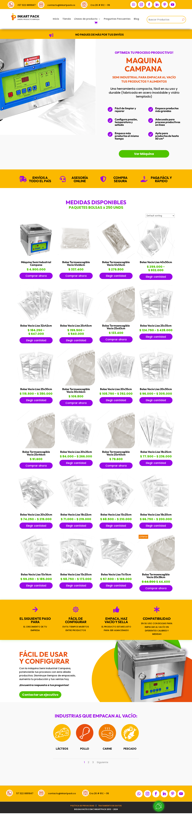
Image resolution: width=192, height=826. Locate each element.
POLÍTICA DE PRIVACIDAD (82, 805)
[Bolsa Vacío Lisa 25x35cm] (156, 321)
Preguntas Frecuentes (117, 19)
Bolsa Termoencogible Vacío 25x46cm (36, 453)
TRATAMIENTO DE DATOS (110, 805)
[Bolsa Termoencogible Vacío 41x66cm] (76, 257)
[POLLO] (85, 741)
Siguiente (102, 762)
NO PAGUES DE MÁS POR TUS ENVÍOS (99, 34)
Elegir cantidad (116, 276)
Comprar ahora (36, 276)
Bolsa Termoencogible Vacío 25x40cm (116, 453)
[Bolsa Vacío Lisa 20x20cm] (36, 510)
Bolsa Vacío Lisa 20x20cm (36, 514)
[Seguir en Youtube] (172, 4)
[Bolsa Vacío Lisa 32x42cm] (36, 321)
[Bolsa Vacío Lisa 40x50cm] (156, 257)
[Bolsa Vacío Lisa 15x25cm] (116, 510)
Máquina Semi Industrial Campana (36, 263)
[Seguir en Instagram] (141, 4)
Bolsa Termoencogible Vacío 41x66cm (76, 263)
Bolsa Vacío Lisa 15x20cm (76, 574)
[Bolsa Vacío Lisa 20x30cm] (156, 384)
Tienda (66, 19)
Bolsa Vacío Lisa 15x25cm (116, 514)
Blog (136, 19)
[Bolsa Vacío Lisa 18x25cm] (156, 447)
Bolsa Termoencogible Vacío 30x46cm (76, 390)
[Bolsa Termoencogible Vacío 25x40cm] (116, 447)
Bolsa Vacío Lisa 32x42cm (36, 325)
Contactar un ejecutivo (40, 695)
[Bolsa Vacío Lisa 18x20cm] (156, 510)
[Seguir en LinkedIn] (157, 4)
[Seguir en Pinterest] (164, 4)
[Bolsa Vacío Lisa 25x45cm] (76, 321)
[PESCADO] (130, 741)
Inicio (56, 19)
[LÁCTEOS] (62, 741)
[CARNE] (107, 741)
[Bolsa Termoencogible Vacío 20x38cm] (156, 570)
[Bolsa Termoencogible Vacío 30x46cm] (76, 384)
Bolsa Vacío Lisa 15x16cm (36, 574)
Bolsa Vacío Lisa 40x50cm (156, 262)
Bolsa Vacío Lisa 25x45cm (76, 325)
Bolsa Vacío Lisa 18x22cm (76, 514)
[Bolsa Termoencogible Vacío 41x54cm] (116, 257)
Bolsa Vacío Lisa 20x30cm (156, 389)
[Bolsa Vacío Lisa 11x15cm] (116, 570)
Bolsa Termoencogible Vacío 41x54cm (116, 263)
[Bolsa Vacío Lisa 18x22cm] (76, 510)
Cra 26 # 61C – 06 (100, 5)
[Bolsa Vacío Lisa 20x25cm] (76, 447)
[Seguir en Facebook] (149, 4)
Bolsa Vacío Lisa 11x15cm (116, 574)
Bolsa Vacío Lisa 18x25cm (155, 452)
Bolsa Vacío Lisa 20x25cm (76, 452)
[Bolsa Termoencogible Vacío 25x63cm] (116, 321)
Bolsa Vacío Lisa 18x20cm (156, 514)
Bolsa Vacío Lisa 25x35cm (156, 325)
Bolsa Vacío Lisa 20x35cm (116, 389)
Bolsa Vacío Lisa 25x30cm (36, 389)
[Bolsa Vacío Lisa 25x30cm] (36, 384)
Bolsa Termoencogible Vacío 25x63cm (116, 327)
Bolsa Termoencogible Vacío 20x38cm (156, 576)
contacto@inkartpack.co (61, 5)
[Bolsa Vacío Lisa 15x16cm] (36, 570)
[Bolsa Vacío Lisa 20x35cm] (116, 384)
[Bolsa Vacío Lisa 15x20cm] (76, 570)
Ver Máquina (144, 154)
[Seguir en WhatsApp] (133, 4)
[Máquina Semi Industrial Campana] (36, 257)
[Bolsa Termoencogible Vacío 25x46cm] (36, 447)
